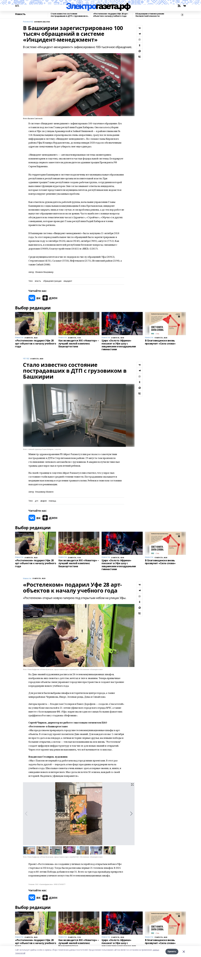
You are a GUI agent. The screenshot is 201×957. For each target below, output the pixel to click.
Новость (20, 14)
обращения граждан (52, 281)
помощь (52, 501)
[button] (131, 814)
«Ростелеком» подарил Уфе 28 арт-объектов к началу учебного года (110, 15)
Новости (27, 578)
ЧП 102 (26, 358)
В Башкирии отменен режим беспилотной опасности (150, 15)
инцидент (68, 281)
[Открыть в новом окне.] (34, 298)
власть (38, 281)
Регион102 (28, 22)
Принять (172, 951)
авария (43, 501)
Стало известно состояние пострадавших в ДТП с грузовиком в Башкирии (69, 15)
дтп (36, 501)
